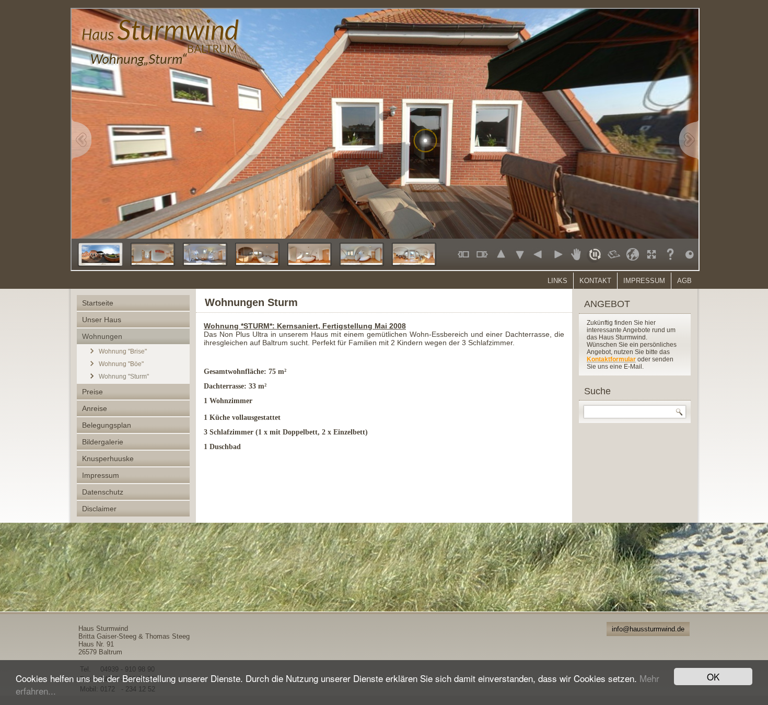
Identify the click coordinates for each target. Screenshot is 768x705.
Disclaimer (99, 508)
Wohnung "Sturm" (124, 376)
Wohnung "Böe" (121, 364)
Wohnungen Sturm (251, 302)
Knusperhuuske (108, 458)
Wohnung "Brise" (123, 351)
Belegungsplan (106, 425)
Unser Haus (101, 319)
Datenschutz (102, 492)
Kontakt (595, 281)
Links (557, 281)
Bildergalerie (102, 442)
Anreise (94, 408)
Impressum (644, 281)
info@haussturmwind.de (648, 629)
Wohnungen (102, 336)
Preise (92, 391)
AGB (684, 281)
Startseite (97, 303)
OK (713, 676)
